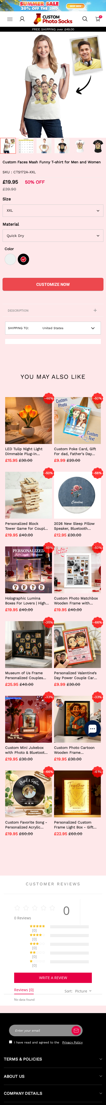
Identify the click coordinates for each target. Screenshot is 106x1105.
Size (7, 198)
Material (11, 224)
